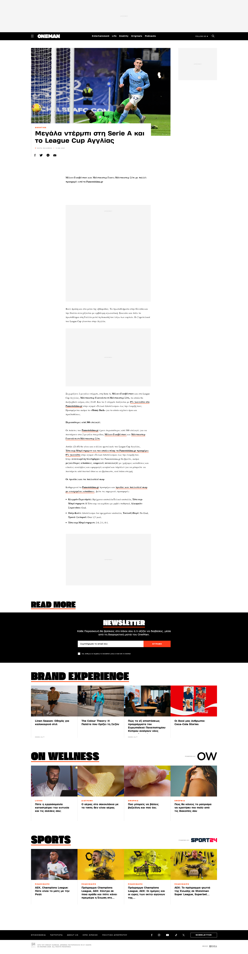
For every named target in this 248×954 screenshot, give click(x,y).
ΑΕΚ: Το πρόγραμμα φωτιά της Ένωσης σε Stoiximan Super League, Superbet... (192, 891)
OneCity (124, 36)
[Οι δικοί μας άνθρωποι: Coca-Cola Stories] (194, 701)
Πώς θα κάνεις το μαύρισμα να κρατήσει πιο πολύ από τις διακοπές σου (193, 807)
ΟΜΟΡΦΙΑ (133, 801)
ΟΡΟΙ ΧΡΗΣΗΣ (90, 935)
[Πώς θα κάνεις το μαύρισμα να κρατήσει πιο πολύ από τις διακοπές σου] (194, 781)
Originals (136, 36)
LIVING (39, 801)
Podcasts (150, 36)
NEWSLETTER (204, 935)
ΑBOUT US (72, 935)
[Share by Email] (55, 155)
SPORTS (51, 840)
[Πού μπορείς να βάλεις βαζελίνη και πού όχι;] (147, 781)
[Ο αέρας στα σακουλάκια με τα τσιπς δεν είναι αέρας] (101, 781)
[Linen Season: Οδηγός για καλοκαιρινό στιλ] (54, 701)
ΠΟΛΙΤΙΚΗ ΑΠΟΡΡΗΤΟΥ (114, 935)
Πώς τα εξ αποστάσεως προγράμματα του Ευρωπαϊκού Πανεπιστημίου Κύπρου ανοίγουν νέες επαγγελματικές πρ (146, 728)
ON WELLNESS (65, 757)
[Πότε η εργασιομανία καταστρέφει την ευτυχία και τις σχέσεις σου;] (54, 781)
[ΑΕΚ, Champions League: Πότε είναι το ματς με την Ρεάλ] (54, 864)
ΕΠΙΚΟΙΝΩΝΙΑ (38, 935)
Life (114, 36)
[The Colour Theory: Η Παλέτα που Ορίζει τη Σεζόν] (101, 701)
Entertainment (100, 36)
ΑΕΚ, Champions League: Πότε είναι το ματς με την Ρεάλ (52, 891)
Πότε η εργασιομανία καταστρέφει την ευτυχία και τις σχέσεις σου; (52, 807)
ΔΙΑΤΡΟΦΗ (87, 801)
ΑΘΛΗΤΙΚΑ (41, 127)
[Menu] (32, 36)
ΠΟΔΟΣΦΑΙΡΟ (42, 884)
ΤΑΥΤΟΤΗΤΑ (56, 935)
